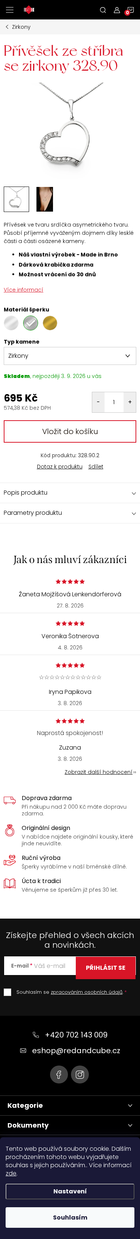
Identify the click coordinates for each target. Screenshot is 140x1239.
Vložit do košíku (70, 431)
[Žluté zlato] (50, 323)
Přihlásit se (105, 967)
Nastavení (70, 1191)
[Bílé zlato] (11, 323)
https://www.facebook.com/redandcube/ (59, 1074)
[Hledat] (103, 9)
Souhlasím (70, 1217)
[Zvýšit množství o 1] (130, 402)
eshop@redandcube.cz (76, 1050)
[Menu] (9, 9)
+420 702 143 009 (76, 1035)
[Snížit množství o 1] (98, 402)
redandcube (80, 1074)
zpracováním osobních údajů (86, 992)
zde (11, 1173)
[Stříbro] (30, 323)
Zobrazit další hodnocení (99, 772)
